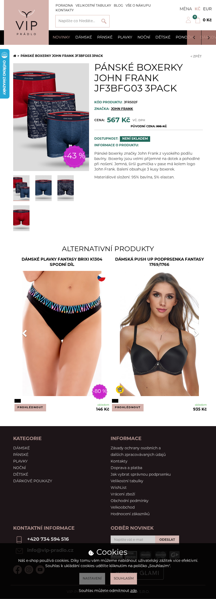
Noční (144, 38)
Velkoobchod (123, 508)
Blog (118, 5)
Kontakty (65, 10)
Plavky (125, 38)
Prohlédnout (30, 407)
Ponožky (185, 38)
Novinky (61, 38)
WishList (119, 488)
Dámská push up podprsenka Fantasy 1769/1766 (159, 262)
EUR (207, 9)
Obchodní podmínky (130, 501)
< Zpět (196, 56)
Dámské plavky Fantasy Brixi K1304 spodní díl (62, 262)
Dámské (83, 38)
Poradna (64, 5)
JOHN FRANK (122, 109)
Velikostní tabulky (93, 5)
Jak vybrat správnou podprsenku (141, 475)
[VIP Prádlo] (26, 22)
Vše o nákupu (138, 5)
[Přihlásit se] (188, 22)
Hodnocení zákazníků (130, 514)
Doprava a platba (126, 468)
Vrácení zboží (123, 494)
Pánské (104, 38)
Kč (197, 9)
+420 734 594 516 (48, 539)
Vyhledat (104, 21)
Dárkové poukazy (32, 481)
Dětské (162, 38)
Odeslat (167, 540)
